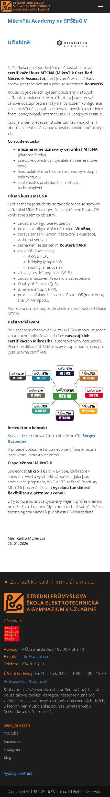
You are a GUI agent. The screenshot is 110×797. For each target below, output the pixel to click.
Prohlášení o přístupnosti (25, 681)
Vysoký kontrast (18, 773)
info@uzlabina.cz (36, 656)
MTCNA (14, 313)
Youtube (11, 733)
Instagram (12, 749)
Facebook (12, 741)
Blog (7, 757)
